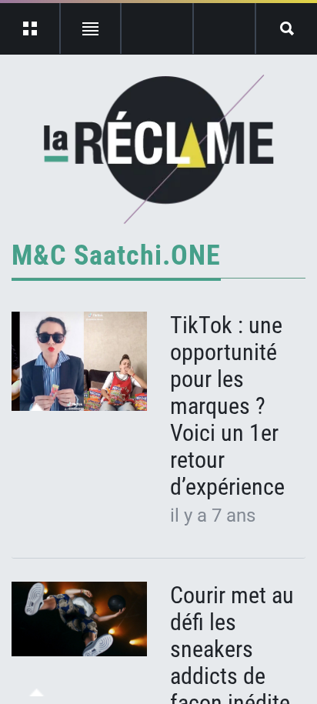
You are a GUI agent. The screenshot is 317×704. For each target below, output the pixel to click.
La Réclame (159, 149)
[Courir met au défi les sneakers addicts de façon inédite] (79, 619)
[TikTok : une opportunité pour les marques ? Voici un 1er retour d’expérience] (79, 362)
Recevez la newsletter (224, 28)
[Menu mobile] (30, 28)
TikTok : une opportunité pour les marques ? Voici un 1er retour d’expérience (227, 406)
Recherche (286, 28)
